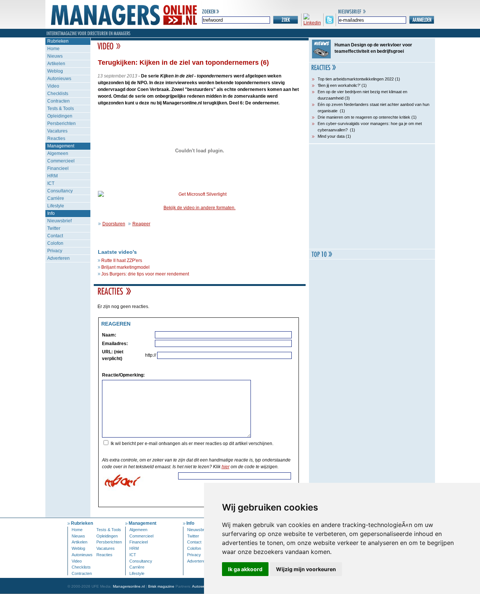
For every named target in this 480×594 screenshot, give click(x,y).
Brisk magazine (161, 586)
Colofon (55, 243)
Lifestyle (55, 205)
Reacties (56, 138)
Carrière (55, 198)
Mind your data (331, 136)
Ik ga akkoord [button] (245, 569)
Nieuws (55, 56)
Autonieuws (59, 78)
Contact (55, 235)
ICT (50, 183)
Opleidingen (59, 116)
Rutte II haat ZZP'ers (121, 260)
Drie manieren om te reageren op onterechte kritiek (364, 117)
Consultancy (60, 191)
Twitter (53, 228)
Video (53, 86)
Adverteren (58, 258)
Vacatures (57, 131)
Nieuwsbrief (59, 220)
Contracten (58, 101)
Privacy (54, 250)
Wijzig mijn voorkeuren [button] (306, 569)
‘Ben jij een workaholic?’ (339, 85)
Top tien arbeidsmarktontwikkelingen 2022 (356, 79)
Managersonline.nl (129, 586)
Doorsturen (113, 223)
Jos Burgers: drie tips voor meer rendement (145, 274)
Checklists (57, 93)
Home (53, 48)
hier (226, 466)
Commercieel (61, 161)
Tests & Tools (60, 108)
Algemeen (57, 153)
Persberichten (61, 123)
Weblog (55, 71)
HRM (52, 176)
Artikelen (56, 63)
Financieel (58, 168)
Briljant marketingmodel (125, 267)
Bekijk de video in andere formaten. (200, 207)
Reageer (141, 223)
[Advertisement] (372, 196)
